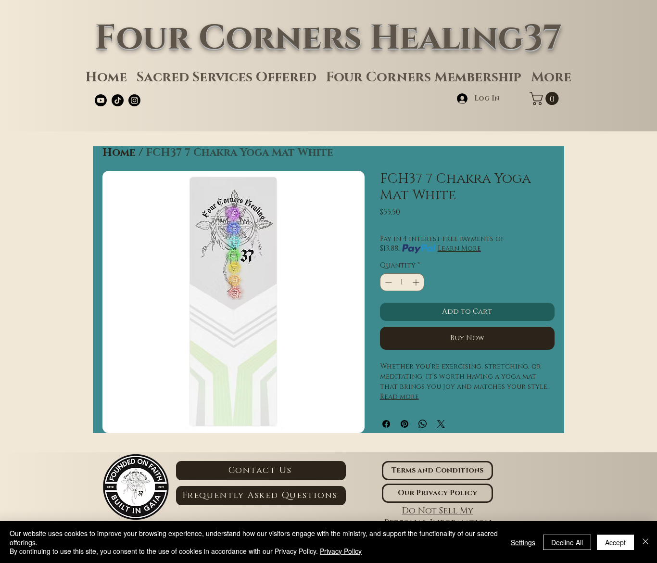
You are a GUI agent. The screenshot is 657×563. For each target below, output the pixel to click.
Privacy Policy (341, 551)
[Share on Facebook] (386, 424)
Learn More (459, 248)
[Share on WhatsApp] (423, 424)
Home (119, 153)
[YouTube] (101, 100)
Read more (399, 396)
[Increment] (417, 282)
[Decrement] (387, 282)
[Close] (645, 542)
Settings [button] (523, 542)
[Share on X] (441, 424)
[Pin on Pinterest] (404, 424)
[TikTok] (118, 100)
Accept (615, 542)
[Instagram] (134, 100)
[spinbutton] (402, 282)
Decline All (567, 542)
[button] (546, 98)
